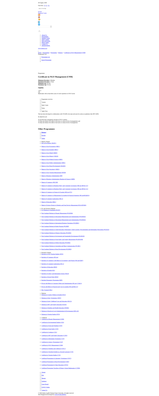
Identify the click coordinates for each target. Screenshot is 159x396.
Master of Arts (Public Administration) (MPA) (53, 163)
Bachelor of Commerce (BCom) (49, 257)
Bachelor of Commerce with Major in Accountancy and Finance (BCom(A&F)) (62, 260)
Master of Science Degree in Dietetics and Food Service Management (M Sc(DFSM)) (63, 205)
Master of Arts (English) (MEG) (49, 149)
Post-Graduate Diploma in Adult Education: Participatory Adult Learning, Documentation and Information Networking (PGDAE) (75, 229)
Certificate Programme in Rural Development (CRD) (55, 361)
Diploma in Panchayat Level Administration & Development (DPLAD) (60, 311)
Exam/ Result (44, 384)
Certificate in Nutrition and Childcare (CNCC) (53, 348)
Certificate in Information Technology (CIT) (52, 338)
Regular (43, 135)
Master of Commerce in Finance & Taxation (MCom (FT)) (56, 192)
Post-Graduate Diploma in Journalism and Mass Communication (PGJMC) (60, 246)
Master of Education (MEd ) (48, 202)
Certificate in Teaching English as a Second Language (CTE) (57, 352)
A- (46, 5)
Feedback (43, 381)
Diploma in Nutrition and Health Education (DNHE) (55, 308)
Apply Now (44, 111)
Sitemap (43, 378)
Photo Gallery (45, 42)
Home (39, 52)
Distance (60, 52)
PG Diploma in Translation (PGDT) (50, 210)
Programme (54, 52)
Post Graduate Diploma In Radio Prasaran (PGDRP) (55, 226)
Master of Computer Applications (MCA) (52, 198)
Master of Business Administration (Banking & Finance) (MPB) (58, 179)
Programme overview (47, 99)
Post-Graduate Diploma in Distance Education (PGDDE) (56, 233)
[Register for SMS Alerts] (39, 20)
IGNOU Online (45, 387)
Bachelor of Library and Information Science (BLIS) (55, 273)
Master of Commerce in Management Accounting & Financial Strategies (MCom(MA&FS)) (65, 195)
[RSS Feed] (39, 15)
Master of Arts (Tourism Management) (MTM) (53, 172)
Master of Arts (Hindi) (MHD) (49, 153)
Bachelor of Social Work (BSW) (49, 277)
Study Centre (44, 105)
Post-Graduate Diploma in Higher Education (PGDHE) (55, 242)
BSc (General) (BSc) (46, 290)
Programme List (45, 57)
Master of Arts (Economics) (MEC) (50, 146)
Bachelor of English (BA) (48, 270)
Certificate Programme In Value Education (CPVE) (54, 365)
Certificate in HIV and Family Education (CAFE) (54, 335)
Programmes (45, 36)
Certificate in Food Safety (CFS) (49, 329)
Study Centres (45, 39)
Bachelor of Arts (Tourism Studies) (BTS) (52, 254)
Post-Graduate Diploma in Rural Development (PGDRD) (56, 249)
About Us (44, 35)
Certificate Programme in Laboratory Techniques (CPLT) (56, 358)
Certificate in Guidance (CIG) (49, 332)
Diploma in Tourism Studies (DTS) (50, 314)
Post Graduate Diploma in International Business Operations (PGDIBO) (60, 223)
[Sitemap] (39, 25)
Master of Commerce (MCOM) (49, 182)
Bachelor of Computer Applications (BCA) (52, 264)
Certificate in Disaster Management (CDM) (52, 319)
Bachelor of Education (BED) (49, 267)
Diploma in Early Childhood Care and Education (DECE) (56, 301)
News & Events (45, 41)
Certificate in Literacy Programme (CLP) (52, 342)
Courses (43, 102)
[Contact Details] (39, 22)
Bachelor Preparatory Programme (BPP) (51, 280)
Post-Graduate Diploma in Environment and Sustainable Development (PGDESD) (63, 236)
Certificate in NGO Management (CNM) (74, 52)
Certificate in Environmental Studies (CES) (52, 322)
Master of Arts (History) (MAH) (49, 156)
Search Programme (46, 60)
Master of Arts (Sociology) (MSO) (50, 169)
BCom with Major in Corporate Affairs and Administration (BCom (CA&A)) (61, 283)
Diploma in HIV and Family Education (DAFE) (54, 304)
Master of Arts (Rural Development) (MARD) (53, 166)
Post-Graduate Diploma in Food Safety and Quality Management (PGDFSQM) (62, 239)
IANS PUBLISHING (60, 394)
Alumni (43, 372)
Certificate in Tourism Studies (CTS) (51, 355)
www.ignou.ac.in (42, 48)
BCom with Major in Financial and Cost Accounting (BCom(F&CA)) (59, 286)
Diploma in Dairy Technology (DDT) (51, 298)
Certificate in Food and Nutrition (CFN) (51, 325)
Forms (43, 108)
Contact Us (44, 44)
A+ (49, 5)
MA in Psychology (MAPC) (48, 143)
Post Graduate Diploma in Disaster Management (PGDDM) (57, 213)
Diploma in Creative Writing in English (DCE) (53, 295)
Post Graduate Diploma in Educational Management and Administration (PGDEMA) (63, 216)
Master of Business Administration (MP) (51, 176)
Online (43, 138)
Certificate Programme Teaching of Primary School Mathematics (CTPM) (60, 368)
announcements (45, 45)
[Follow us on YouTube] (39, 17)
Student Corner (45, 38)
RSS (42, 375)
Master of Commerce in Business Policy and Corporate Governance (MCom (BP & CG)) (64, 185)
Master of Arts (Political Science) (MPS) (51, 159)
